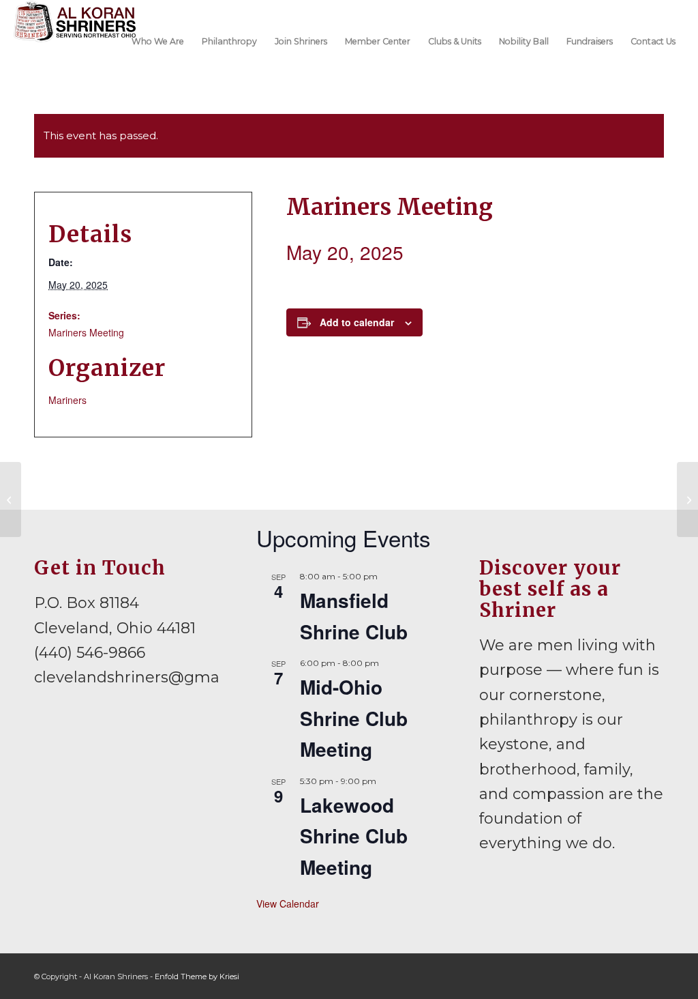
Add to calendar (357, 322)
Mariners (67, 400)
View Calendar (287, 903)
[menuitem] (158, 40)
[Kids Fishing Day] (10, 499)
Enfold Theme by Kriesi (197, 976)
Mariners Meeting (86, 332)
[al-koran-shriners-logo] (75, 40)
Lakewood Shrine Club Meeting (354, 836)
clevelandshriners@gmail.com (149, 677)
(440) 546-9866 (89, 652)
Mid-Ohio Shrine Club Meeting (354, 718)
